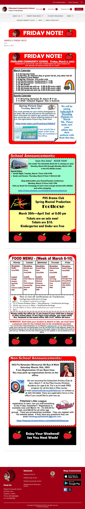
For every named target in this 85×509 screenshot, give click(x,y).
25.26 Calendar (73, 2)
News (40, 20)
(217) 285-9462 (13, 496)
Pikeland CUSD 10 (29, 474)
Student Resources (55, 16)
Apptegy (46, 506)
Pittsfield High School (30, 478)
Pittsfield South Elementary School (32, 485)
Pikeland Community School (26, 20)
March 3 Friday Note (52, 20)
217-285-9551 (11, 498)
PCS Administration (59, 2)
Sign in (79, 9)
